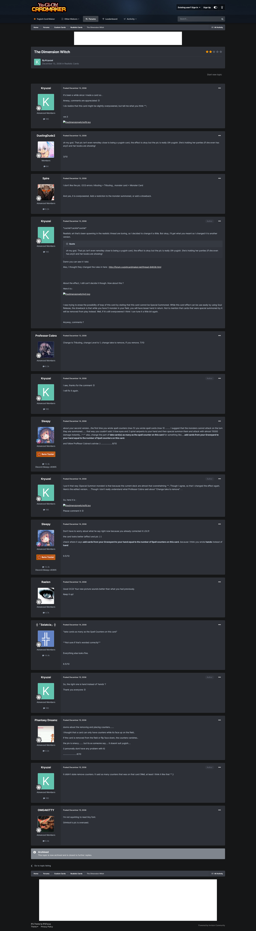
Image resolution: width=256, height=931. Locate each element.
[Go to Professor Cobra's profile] (46, 349)
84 (46, 166)
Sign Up (207, 7)
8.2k (47, 209)
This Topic (211, 19)
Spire (46, 178)
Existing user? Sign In (188, 7)
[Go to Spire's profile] (46, 192)
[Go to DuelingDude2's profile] (46, 149)
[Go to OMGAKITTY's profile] (46, 824)
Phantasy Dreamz (46, 720)
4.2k (47, 751)
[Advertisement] (128, 38)
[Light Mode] (222, 7)
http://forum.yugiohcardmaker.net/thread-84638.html (135, 267)
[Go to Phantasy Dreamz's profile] (46, 734)
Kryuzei (49, 60)
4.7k (47, 612)
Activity (131, 19)
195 (47, 119)
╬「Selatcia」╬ (46, 624)
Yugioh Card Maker (45, 19)
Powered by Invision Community (211, 925)
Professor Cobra (46, 335)
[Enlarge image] (77, 122)
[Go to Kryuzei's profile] (37, 62)
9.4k (47, 841)
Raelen (45, 581)
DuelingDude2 (46, 135)
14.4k (47, 655)
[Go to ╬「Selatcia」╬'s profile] (46, 639)
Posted (75, 88)
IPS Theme (35, 924)
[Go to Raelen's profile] (46, 596)
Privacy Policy (47, 927)
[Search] (222, 19)
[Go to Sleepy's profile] (46, 435)
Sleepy (46, 421)
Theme (34, 927)
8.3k (47, 366)
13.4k (47, 464)
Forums (92, 19)
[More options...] (220, 88)
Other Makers (70, 19)
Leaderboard (111, 19)
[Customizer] (215, 7)
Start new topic (214, 74)
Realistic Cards (71, 63)
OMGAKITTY (46, 810)
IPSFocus (47, 924)
